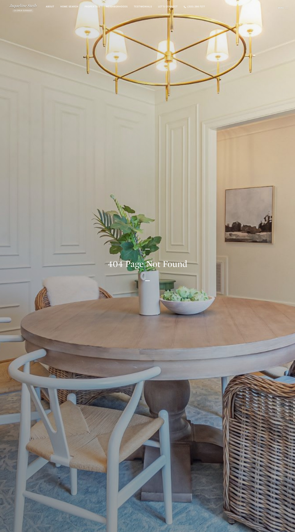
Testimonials (143, 7)
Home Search (69, 7)
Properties (92, 7)
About (50, 7)
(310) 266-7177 (196, 7)
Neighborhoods (117, 7)
